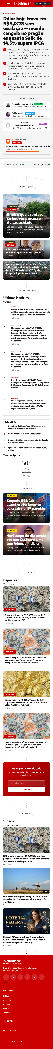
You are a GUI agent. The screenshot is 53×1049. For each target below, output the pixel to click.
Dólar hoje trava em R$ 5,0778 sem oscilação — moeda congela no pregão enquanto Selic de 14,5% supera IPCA (24, 31)
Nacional (6, 1004)
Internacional (8, 1008)
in (34, 977)
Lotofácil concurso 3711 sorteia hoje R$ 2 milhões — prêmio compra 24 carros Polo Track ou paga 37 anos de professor (30, 312)
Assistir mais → (10, 825)
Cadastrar (26, 789)
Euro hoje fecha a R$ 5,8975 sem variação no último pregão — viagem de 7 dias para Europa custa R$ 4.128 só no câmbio (30, 384)
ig (20, 977)
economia (7, 1000)
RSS (7, 982)
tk (41, 977)
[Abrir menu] (9, 4)
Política (6, 996)
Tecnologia (7, 1013)
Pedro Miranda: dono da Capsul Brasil (24, 434)
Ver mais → (8, 584)
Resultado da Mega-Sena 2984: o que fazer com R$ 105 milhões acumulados (27, 427)
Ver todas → (9, 301)
